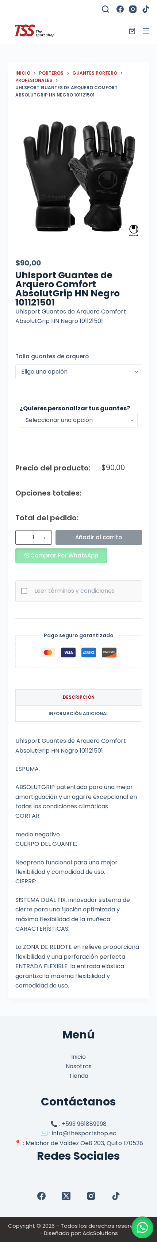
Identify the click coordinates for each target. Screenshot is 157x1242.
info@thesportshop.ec (84, 1133)
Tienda (78, 1076)
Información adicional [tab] (78, 713)
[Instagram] (133, 9)
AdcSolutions (100, 1233)
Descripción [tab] (79, 697)
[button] (61, 555)
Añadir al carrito (98, 537)
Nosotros (79, 1066)
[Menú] (146, 31)
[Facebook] (120, 9)
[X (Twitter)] (66, 1196)
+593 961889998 (84, 1124)
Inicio (78, 1057)
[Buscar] (105, 9)
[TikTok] (145, 9)
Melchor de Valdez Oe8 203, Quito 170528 (84, 1143)
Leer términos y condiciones (74, 591)
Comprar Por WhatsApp (64, 555)
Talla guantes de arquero (52, 356)
